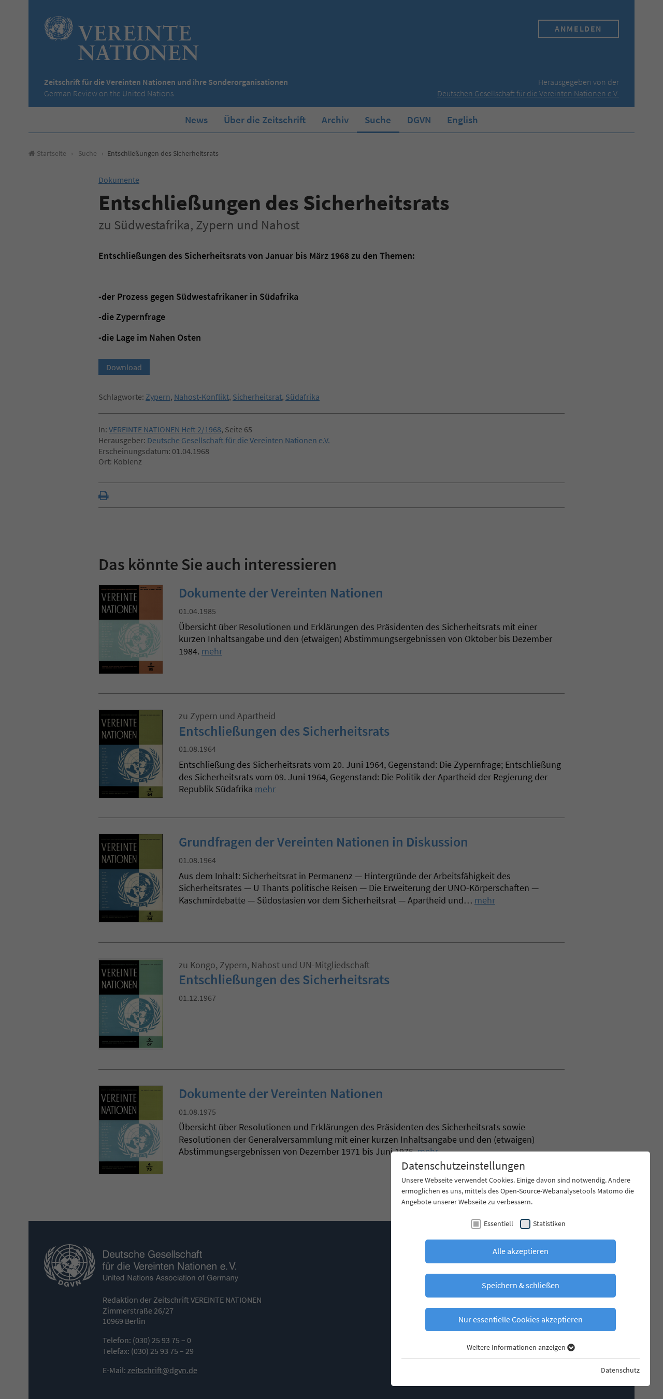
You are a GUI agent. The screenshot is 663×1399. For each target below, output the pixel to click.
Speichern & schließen (520, 1285)
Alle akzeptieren (521, 1251)
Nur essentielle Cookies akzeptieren (520, 1319)
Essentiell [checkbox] (498, 1223)
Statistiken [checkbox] (549, 1223)
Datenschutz (620, 1370)
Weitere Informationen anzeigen (517, 1347)
